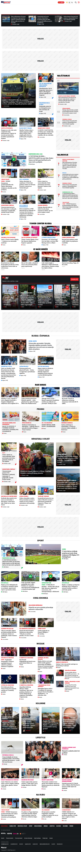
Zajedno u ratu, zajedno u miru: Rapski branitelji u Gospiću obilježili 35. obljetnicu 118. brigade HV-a (10, 401)
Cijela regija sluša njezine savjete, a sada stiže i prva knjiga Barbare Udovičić (29, 783)
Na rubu (4, 192)
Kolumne (40, 703)
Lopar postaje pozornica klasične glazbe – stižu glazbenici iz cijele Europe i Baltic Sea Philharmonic (29, 401)
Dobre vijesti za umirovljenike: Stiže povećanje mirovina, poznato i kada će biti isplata (44, 184)
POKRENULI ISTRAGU (67, 119)
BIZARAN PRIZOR (26, 810)
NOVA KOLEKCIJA (26, 423)
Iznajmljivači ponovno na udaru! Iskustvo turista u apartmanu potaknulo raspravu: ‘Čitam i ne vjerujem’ (45, 501)
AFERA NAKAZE (62, 454)
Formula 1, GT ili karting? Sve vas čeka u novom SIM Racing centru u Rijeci (50, 241)
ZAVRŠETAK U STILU (6, 366)
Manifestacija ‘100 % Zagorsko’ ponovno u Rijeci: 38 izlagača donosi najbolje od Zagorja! (45, 92)
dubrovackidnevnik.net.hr (45, 844)
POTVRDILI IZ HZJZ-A (8, 755)
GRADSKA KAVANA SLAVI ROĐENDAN (69, 748)
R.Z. (4, 731)
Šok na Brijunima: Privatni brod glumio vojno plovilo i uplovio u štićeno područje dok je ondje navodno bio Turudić (18, 19)
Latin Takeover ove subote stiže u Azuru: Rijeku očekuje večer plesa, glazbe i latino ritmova (10, 784)
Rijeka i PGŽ (41, 24)
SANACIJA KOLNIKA (27, 293)
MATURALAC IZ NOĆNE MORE (9, 496)
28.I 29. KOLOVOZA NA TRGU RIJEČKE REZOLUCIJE (45, 85)
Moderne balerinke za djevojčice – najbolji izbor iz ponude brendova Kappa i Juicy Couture (30, 427)
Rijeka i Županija (40, 335)
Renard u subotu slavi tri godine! (71, 752)
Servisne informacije (28, 838)
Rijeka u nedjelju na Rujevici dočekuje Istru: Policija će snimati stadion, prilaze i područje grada (70, 587)
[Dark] (72, 2)
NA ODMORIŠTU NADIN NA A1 (27, 629)
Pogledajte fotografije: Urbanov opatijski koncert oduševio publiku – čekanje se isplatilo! (7, 663)
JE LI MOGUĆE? (46, 810)
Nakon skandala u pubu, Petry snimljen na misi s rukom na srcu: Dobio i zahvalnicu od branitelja (27, 500)
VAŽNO (64, 549)
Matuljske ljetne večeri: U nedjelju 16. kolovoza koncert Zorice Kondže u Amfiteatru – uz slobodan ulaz (45, 692)
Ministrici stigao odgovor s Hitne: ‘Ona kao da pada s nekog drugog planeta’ (35, 472)
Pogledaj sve (74, 279)
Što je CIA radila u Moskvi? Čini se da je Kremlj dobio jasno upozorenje (29, 264)
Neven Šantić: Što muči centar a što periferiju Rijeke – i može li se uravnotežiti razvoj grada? (50, 724)
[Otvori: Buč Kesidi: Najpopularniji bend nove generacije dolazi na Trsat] (27, 651)
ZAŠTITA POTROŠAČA (7, 128)
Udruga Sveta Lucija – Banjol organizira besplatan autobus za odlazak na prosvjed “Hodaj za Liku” (50, 401)
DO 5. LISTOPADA (24, 179)
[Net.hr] (3, 833)
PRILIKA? (64, 173)
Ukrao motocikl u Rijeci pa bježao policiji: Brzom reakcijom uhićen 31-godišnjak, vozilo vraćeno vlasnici (9, 634)
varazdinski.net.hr (14, 844)
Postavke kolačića (9, 838)
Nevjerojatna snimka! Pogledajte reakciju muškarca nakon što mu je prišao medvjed (50, 814)
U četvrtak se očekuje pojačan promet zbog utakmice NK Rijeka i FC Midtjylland (70, 554)
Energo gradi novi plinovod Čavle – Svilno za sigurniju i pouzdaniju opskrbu (27, 370)
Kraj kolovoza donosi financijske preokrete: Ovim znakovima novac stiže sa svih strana (10, 265)
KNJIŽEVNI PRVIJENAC (27, 780)
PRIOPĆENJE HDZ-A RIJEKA (44, 103)
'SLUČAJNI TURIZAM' (43, 496)
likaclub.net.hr (59, 844)
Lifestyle (40, 737)
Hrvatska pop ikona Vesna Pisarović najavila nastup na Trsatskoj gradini (8, 689)
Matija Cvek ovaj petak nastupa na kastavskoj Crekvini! (67, 665)
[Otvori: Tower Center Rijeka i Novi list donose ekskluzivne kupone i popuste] (30, 231)
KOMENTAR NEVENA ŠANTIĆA (8, 718)
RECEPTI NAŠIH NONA (47, 780)
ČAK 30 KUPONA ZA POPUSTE (29, 237)
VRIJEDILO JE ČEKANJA (7, 658)
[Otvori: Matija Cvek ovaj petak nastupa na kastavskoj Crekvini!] (68, 654)
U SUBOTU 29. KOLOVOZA (26, 658)
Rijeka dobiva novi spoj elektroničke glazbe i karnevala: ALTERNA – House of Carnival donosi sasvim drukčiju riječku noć (45, 665)
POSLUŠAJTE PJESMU (70, 670)
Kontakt (51, 838)
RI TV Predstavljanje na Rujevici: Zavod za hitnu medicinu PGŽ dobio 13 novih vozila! (45, 300)
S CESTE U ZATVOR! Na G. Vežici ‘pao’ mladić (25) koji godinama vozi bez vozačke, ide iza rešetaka (45, 132)
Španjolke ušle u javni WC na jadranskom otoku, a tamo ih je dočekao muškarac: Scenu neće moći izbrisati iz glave (67, 485)
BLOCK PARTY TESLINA (25, 128)
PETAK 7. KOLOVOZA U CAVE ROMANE (72, 682)
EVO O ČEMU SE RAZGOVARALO (23, 206)
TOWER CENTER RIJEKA (68, 237)
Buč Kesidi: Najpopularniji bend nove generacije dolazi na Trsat (27, 662)
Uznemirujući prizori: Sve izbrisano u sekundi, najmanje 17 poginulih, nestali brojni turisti (8, 209)
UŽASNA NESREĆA (66, 108)
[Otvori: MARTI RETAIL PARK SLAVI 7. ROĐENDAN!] (50, 416)
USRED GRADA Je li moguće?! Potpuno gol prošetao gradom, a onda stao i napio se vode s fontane (69, 815)
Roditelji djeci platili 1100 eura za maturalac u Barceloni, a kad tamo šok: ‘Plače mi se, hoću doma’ (9, 501)
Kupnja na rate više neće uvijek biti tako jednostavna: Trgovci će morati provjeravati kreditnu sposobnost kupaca (9, 134)
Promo (3, 245)
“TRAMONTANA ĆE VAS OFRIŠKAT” (44, 686)
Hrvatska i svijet (15, 24)
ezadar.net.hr (35, 844)
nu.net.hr (53, 844)
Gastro (44, 789)
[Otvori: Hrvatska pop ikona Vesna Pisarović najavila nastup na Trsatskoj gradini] (9, 679)
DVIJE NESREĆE (6, 98)
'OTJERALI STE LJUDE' (26, 469)
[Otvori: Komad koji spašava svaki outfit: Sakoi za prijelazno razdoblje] (71, 231)
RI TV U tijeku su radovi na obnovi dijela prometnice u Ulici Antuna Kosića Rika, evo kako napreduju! (27, 300)
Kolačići (2, 838)
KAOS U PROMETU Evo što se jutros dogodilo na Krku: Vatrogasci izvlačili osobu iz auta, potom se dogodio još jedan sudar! (18, 102)
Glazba (3, 668)
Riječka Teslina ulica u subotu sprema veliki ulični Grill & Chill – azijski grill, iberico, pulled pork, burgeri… (26, 133)
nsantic (28, 730)
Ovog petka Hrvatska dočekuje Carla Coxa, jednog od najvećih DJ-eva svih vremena (72, 687)
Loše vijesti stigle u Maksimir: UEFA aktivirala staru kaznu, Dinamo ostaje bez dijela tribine (50, 265)
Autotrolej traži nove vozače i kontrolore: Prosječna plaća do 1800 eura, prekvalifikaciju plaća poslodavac (44, 19)
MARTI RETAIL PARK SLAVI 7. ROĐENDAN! (48, 425)
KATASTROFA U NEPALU (7, 205)
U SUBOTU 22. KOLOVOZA (26, 685)
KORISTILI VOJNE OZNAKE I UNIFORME (66, 96)
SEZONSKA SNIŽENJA (67, 423)
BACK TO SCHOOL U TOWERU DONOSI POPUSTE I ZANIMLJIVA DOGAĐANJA (10, 428)
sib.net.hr (21, 844)
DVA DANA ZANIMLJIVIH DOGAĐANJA (9, 423)
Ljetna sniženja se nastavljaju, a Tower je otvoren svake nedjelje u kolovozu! (69, 427)
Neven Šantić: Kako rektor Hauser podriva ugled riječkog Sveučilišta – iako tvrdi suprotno (70, 722)
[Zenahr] (16, 833)
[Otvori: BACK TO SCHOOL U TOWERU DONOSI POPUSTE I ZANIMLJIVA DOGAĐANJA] (11, 416)
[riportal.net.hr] (4, 847)
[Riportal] (6, 2)
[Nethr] (23, 833)
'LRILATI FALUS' (5, 179)
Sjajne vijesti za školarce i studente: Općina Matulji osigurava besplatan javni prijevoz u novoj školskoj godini (45, 371)
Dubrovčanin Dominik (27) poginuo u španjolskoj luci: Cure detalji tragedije (71, 18)
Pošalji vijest (45, 838)
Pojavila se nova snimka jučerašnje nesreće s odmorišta (41, 608)
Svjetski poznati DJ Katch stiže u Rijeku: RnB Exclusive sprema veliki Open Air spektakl (71, 785)
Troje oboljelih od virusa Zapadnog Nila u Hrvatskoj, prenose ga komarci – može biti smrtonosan (11, 759)
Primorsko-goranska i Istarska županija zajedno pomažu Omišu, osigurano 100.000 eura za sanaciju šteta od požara (41, 346)
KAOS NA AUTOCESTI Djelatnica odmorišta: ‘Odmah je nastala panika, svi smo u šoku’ (26, 633)
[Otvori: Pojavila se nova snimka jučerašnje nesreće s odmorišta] (13, 609)
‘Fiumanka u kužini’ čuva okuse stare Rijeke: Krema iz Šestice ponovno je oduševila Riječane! (50, 784)
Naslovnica (4, 826)
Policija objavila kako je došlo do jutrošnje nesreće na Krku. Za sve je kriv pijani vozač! (70, 111)
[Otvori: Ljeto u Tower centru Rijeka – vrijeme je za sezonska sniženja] (10, 231)
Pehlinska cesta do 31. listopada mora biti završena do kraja (45, 108)
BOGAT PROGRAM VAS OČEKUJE (10, 780)
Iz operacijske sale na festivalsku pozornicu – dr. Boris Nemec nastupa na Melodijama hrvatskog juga (72, 675)
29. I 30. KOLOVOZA (47, 423)
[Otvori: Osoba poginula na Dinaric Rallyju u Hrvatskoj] (46, 622)
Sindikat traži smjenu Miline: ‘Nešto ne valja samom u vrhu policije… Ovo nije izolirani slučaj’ (67, 459)
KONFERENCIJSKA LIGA (35, 154)
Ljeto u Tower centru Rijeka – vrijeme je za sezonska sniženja (10, 241)
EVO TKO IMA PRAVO (43, 366)
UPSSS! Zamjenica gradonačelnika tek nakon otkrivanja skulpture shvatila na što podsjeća (9, 185)
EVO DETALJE (65, 583)
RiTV (6, 307)
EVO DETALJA (4, 583)
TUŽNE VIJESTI (42, 629)
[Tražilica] (76, 2)
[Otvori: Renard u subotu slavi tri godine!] (43, 751)
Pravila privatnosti (18, 838)
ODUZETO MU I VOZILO (44, 128)
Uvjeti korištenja (37, 838)
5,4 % (39, 179)
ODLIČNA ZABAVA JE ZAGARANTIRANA (67, 780)
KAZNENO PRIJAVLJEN (7, 629)
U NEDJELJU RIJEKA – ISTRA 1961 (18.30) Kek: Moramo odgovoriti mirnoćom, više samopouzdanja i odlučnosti (50, 588)
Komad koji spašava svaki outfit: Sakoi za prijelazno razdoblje (70, 241)
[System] (69, 2)
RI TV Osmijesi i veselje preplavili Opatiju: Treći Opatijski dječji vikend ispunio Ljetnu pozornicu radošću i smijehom (10, 298)
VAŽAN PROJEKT (23, 366)
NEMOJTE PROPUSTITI (62, 662)
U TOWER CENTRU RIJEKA (49, 237)
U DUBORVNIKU (66, 810)
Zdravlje (5, 764)
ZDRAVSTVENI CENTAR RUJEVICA (44, 292)
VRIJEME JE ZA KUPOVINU (8, 237)
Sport (40, 540)
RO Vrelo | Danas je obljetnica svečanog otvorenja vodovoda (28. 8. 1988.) (70, 401)
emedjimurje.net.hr (5, 844)
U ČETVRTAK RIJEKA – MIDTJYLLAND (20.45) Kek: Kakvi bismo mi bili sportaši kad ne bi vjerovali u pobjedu (41, 159)
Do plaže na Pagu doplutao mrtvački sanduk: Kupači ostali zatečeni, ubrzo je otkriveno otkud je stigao (29, 814)
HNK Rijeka (32, 164)
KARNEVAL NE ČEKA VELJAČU (43, 658)
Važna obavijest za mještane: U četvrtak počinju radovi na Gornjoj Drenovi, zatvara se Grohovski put (27, 184)
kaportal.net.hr (28, 844)
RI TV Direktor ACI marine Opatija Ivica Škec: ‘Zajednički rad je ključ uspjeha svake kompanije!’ (62, 300)
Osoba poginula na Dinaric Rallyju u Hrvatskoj (43, 632)
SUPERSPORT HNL (46, 583)
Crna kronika (6, 106)
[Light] (67, 2)
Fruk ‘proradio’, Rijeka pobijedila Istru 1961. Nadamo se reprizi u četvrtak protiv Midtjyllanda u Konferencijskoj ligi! (30, 586)
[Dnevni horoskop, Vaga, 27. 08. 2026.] (71, 257)
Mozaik (40, 643)
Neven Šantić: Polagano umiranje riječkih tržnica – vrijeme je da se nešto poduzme (9, 725)
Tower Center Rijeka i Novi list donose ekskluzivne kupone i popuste (29, 241)
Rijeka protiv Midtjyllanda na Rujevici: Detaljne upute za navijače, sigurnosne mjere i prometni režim (9, 587)
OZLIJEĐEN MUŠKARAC (35, 605)
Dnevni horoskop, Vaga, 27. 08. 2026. (70, 263)
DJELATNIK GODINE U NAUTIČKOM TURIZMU (61, 292)
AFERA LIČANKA (23, 496)
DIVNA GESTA (33, 341)
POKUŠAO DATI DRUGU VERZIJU (66, 480)
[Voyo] (9, 833)
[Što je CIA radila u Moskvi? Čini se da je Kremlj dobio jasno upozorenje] (30, 257)
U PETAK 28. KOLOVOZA (7, 685)
